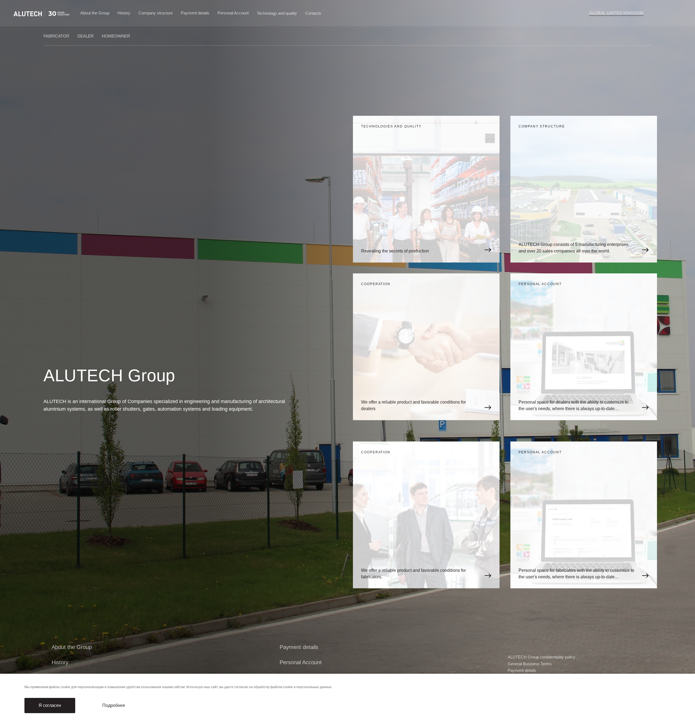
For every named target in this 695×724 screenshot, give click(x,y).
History (124, 13)
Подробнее (113, 705)
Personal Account (233, 13)
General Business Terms (530, 663)
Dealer (85, 36)
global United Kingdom (616, 13)
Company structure (155, 13)
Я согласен (50, 705)
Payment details (195, 13)
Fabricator (56, 36)
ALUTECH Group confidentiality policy (541, 657)
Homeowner (116, 36)
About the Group (94, 13)
